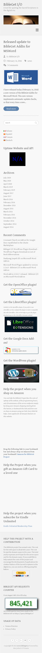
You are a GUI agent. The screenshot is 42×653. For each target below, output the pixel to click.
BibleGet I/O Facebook (12, 640)
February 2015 (9, 215)
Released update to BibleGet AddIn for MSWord (17, 46)
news (30, 61)
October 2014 (9, 221)
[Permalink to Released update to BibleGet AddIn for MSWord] (21, 77)
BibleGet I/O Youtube (25, 640)
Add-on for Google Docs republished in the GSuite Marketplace (19, 243)
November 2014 (10, 218)
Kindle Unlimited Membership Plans (18, 526)
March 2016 (8, 199)
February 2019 (9, 190)
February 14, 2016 (14, 61)
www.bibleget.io (23, 646)
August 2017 (8, 193)
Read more (11, 109)
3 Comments (12, 65)
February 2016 (9, 202)
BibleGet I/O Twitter (17, 640)
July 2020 (7, 178)
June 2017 (7, 196)
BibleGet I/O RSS (29, 640)
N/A (17, 159)
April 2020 (8, 184)
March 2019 (8, 187)
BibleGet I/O (13, 4)
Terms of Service (11, 626)
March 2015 (8, 212)
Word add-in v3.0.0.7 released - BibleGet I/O (21, 274)
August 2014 (8, 227)
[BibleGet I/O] (21, 19)
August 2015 (8, 209)
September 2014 (10, 224)
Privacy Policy (10, 629)
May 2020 (7, 181)
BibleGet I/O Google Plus (21, 640)
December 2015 (10, 205)
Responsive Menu (37, 30)
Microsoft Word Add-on (15, 277)
